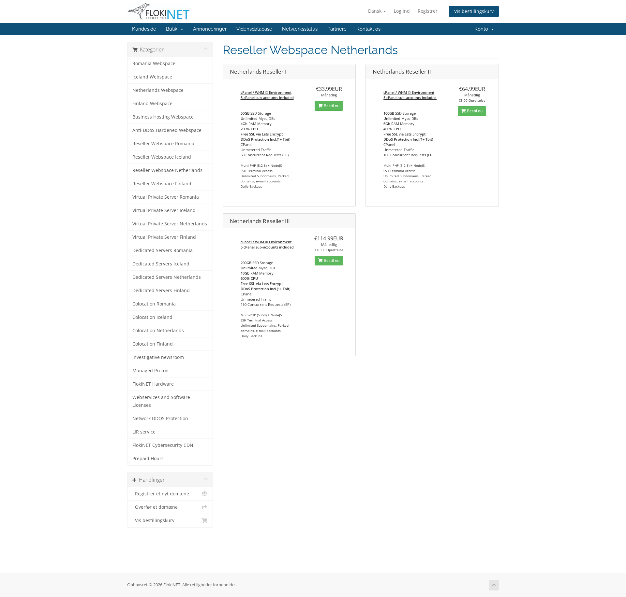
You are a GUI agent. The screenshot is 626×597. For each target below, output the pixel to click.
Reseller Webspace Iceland (161, 157)
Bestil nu (331, 105)
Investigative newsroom (158, 357)
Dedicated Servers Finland (161, 290)
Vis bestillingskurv (474, 11)
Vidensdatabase (254, 29)
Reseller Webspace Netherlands (167, 170)
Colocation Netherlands (158, 331)
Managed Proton (150, 371)
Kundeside (144, 29)
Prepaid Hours (148, 459)
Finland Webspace (152, 104)
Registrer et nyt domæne (160, 494)
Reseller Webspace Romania (163, 144)
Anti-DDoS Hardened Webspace (166, 130)
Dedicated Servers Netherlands (166, 277)
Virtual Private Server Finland (164, 237)
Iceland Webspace (152, 77)
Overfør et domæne (155, 507)
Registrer (428, 11)
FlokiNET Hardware (153, 384)
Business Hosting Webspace (163, 117)
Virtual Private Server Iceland (164, 210)
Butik (173, 29)
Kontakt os (368, 29)
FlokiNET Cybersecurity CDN (162, 445)
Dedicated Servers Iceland (160, 264)
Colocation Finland (152, 344)
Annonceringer (210, 29)
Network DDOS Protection (160, 418)
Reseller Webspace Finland (161, 184)
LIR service (144, 432)
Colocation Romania (154, 304)
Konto (482, 29)
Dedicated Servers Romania (162, 250)
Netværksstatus (300, 29)
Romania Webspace (153, 63)
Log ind (402, 11)
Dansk (375, 11)
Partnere (337, 29)
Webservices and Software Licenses (161, 401)
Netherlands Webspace (158, 90)
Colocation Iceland (152, 317)
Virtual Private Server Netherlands (169, 224)
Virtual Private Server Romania (165, 197)
